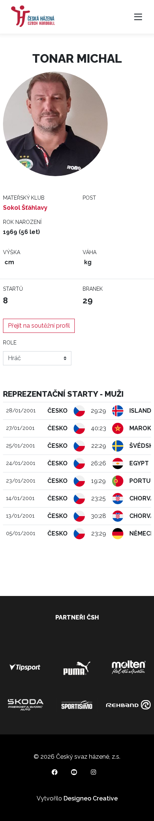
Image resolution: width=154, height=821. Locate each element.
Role (9, 343)
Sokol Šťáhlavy (25, 207)
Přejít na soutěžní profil (39, 325)
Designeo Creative (91, 798)
